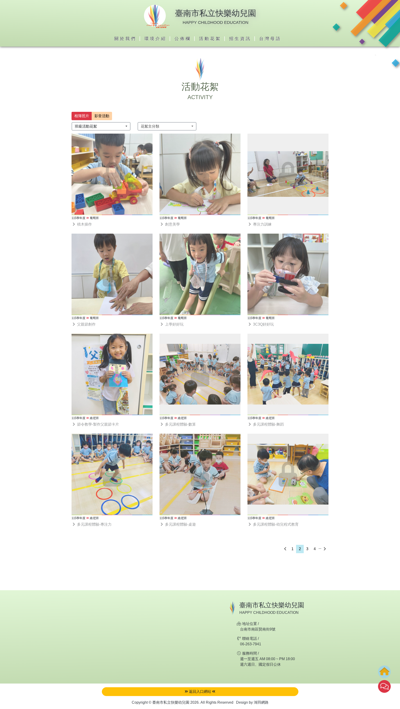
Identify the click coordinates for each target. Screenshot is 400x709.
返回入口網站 (200, 691)
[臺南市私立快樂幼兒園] (156, 16)
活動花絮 (210, 38)
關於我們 (125, 38)
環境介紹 (155, 38)
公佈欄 (183, 38)
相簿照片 (81, 116)
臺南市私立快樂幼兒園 (215, 13)
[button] (101, 126)
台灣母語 (270, 38)
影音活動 (101, 116)
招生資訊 (240, 38)
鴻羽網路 (261, 702)
